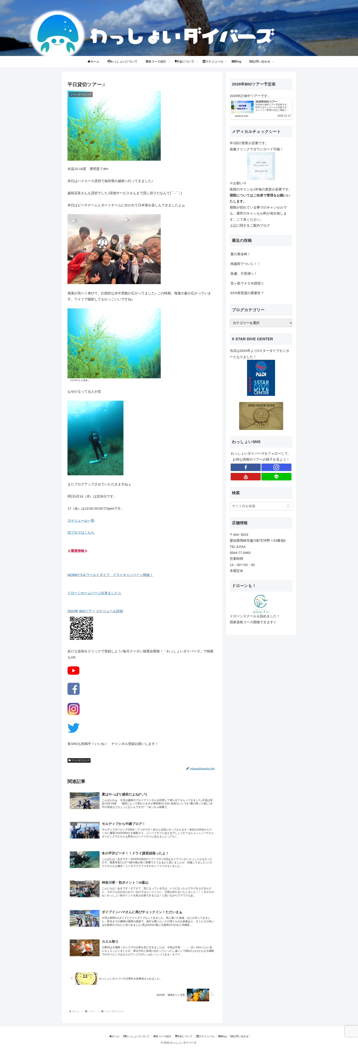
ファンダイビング (81, 760)
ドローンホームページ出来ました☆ (94, 593)
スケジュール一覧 (80, 521)
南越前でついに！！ (245, 264)
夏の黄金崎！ (240, 254)
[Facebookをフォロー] (246, 467)
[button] (288, 506)
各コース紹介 (163, 1036)
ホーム (116, 1036)
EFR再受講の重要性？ (247, 293)
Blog (224, 1036)
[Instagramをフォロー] (276, 467)
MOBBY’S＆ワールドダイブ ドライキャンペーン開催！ (110, 575)
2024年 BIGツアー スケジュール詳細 (95, 611)
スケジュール (206, 1036)
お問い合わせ (241, 1036)
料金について (184, 1036)
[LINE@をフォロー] (276, 476)
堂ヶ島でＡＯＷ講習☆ (247, 283)
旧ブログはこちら (80, 532)
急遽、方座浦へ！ (243, 273)
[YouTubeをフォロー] (246, 476)
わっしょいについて (138, 1036)
